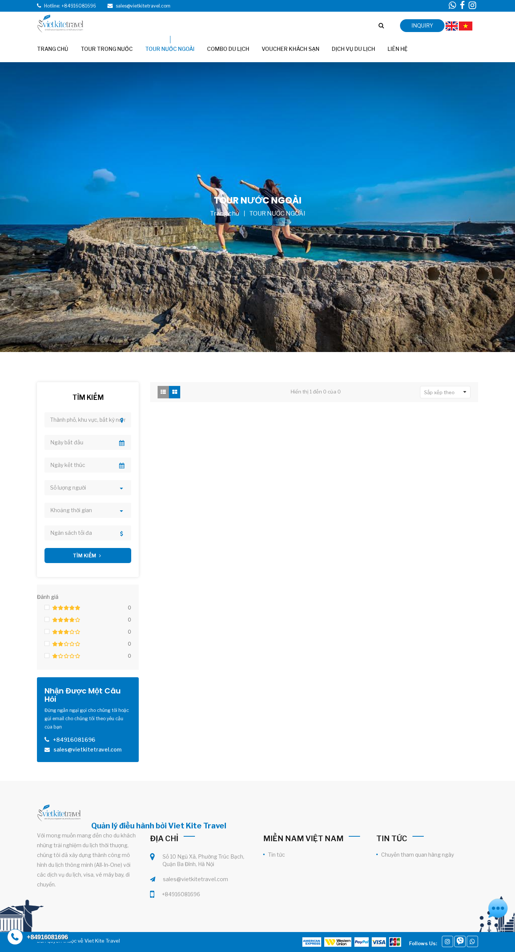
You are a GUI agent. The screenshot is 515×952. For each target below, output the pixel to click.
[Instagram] (447, 941)
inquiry (422, 25)
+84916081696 (181, 894)
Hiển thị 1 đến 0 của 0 (316, 392)
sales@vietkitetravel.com (195, 879)
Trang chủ (224, 213)
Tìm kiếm (85, 556)
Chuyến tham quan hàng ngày (417, 854)
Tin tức (276, 854)
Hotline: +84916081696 (70, 6)
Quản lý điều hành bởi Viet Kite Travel (158, 825)
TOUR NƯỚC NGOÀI (277, 213)
